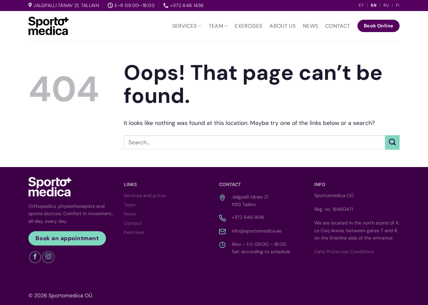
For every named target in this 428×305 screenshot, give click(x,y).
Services (184, 25)
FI (398, 5)
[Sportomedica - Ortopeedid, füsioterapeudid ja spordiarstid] (48, 25)
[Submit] (392, 142)
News (310, 25)
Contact (337, 25)
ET (361, 5)
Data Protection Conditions (344, 252)
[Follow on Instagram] (48, 257)
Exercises (248, 25)
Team (216, 25)
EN (374, 5)
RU (386, 5)
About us (283, 25)
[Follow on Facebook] (35, 257)
